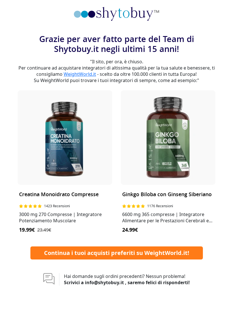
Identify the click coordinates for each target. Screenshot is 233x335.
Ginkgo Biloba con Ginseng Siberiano (167, 195)
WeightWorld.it (80, 74)
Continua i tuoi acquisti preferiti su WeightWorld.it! (116, 253)
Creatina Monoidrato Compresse (59, 195)
